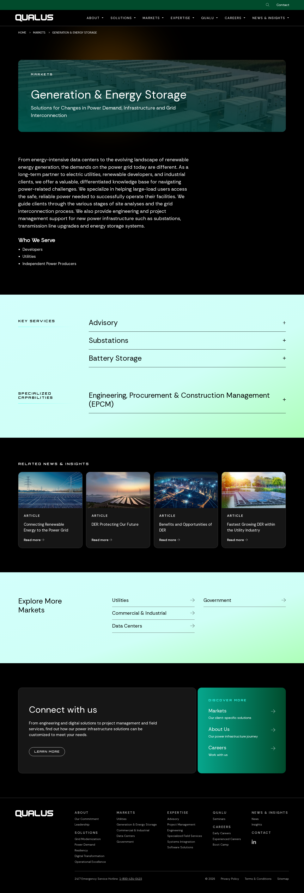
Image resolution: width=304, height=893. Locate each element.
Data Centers (126, 836)
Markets (39, 32)
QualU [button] (208, 18)
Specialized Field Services (184, 836)
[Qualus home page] (34, 18)
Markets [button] (152, 18)
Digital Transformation (89, 856)
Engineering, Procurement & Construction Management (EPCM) (179, 400)
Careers (222, 827)
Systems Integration (181, 842)
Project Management (181, 824)
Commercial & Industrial (133, 830)
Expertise (178, 812)
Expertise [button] (181, 18)
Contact (282, 5)
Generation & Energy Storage (137, 824)
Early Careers (222, 833)
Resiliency (81, 850)
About (82, 812)
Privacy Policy (230, 879)
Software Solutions (180, 847)
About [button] (94, 18)
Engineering (175, 830)
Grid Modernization (88, 839)
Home (22, 32)
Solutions (86, 832)
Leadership (82, 824)
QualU (220, 812)
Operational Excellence (90, 862)
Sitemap (283, 879)
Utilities (122, 819)
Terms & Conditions (258, 879)
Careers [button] (234, 18)
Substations (108, 340)
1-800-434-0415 (130, 879)
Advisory (103, 322)
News (255, 819)
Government (125, 842)
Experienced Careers (227, 839)
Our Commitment (87, 819)
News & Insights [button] (269, 18)
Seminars (219, 819)
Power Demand (85, 844)
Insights (257, 824)
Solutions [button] (122, 18)
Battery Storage (115, 358)
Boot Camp (221, 844)
